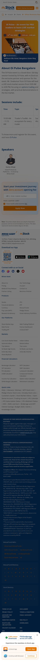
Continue (31, 656)
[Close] (37, 634)
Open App (31, 649)
